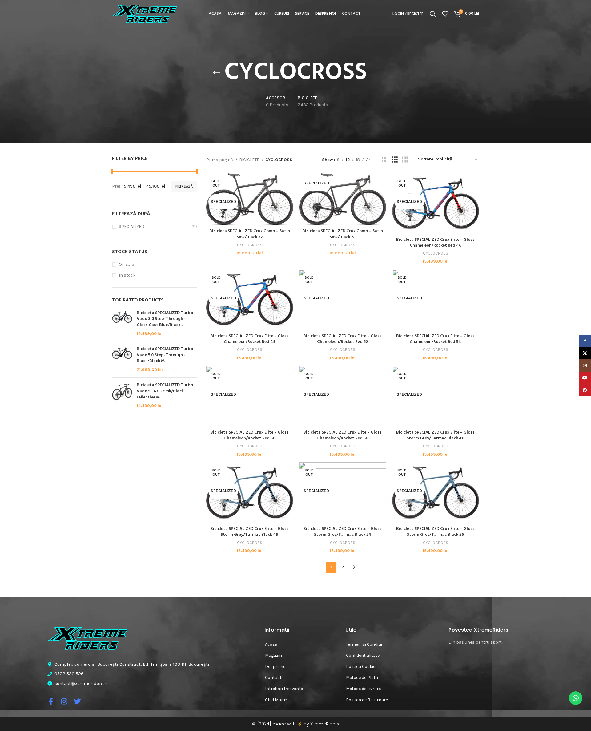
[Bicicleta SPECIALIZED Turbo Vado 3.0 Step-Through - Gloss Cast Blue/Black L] (122, 323)
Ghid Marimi (277, 699)
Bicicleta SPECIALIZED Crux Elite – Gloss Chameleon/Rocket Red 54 (435, 339)
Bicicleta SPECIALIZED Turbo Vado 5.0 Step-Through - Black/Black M (165, 355)
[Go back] (216, 73)
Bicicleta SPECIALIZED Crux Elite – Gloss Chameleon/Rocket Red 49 (249, 339)
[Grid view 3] (395, 160)
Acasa (271, 644)
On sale (126, 264)
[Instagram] (64, 701)
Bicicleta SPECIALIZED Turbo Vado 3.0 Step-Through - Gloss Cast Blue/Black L (165, 319)
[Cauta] (433, 14)
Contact (273, 677)
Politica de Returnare (367, 699)
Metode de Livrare (363, 688)
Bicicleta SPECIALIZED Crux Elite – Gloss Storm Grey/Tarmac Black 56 (435, 532)
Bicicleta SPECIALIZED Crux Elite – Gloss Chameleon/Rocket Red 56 (249, 435)
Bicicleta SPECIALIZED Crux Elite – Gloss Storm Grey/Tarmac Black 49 (249, 532)
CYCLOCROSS (249, 245)
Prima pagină (220, 159)
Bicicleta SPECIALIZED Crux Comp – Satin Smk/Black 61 (342, 234)
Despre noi (276, 666)
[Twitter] (77, 701)
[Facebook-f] (50, 701)
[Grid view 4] (405, 160)
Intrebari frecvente (284, 688)
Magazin (273, 655)
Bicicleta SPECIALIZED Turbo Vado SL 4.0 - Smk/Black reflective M (165, 391)
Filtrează (184, 186)
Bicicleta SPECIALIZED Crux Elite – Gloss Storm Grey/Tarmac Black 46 (435, 435)
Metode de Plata (362, 677)
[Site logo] (144, 13)
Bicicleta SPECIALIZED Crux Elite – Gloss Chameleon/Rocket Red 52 (342, 339)
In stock (127, 275)
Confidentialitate (363, 655)
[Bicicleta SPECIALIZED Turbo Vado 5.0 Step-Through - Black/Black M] (122, 359)
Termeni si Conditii (364, 644)
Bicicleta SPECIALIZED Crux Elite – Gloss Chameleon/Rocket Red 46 (435, 242)
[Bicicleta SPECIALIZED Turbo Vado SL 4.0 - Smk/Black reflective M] (122, 395)
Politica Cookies (362, 666)
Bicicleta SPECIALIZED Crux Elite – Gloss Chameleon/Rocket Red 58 (342, 435)
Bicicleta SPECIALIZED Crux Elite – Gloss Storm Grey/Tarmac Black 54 (342, 532)
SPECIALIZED (131, 226)
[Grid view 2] (385, 160)
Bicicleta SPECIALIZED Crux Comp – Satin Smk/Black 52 (249, 234)
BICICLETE (249, 159)
